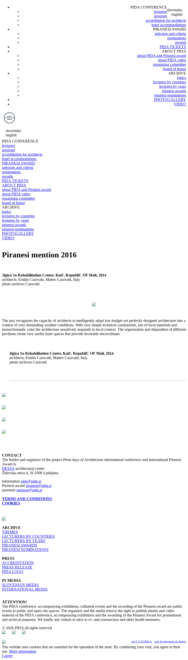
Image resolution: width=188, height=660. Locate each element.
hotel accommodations (169, 25)
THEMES (10, 532)
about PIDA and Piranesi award (161, 56)
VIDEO (180, 104)
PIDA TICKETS (173, 47)
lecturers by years (172, 86)
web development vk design (170, 641)
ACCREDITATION (18, 563)
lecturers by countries (169, 82)
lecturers (160, 12)
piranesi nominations (170, 95)
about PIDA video (172, 60)
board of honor (174, 69)
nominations (176, 38)
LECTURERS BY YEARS (23, 541)
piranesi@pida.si (38, 486)
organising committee (169, 64)
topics (181, 78)
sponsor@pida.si (29, 490)
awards (180, 42)
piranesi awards (174, 91)
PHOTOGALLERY (170, 100)
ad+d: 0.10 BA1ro (141, 641)
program (160, 16)
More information (22, 651)
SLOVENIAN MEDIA (20, 585)
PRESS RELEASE (17, 567)
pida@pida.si (31, 481)
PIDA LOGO (12, 572)
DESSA (8, 468)
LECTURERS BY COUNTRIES (28, 536)
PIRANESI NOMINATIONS (25, 550)
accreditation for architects (166, 20)
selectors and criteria (170, 34)
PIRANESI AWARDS (19, 545)
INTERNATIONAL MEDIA (25, 589)
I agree (7, 656)
